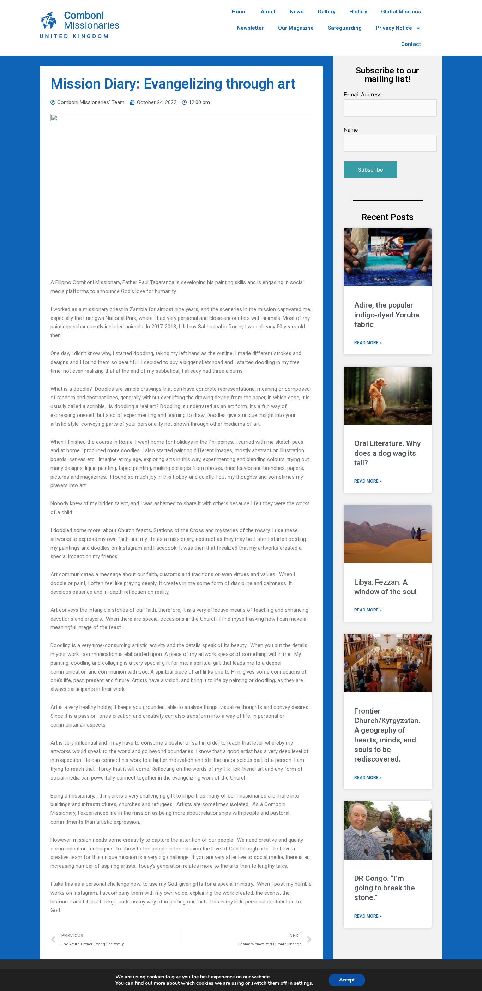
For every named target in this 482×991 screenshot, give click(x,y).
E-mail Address (363, 94)
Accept (347, 980)
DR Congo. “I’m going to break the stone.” (384, 888)
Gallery (326, 11)
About (268, 11)
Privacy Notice (394, 28)
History (358, 11)
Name (351, 129)
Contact (411, 44)
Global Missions (401, 11)
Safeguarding (345, 28)
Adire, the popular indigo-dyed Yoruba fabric (386, 315)
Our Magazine (296, 28)
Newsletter (250, 28)
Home (239, 11)
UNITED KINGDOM (75, 36)
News (296, 11)
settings (303, 983)
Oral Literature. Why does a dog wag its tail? (387, 453)
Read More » (368, 342)
